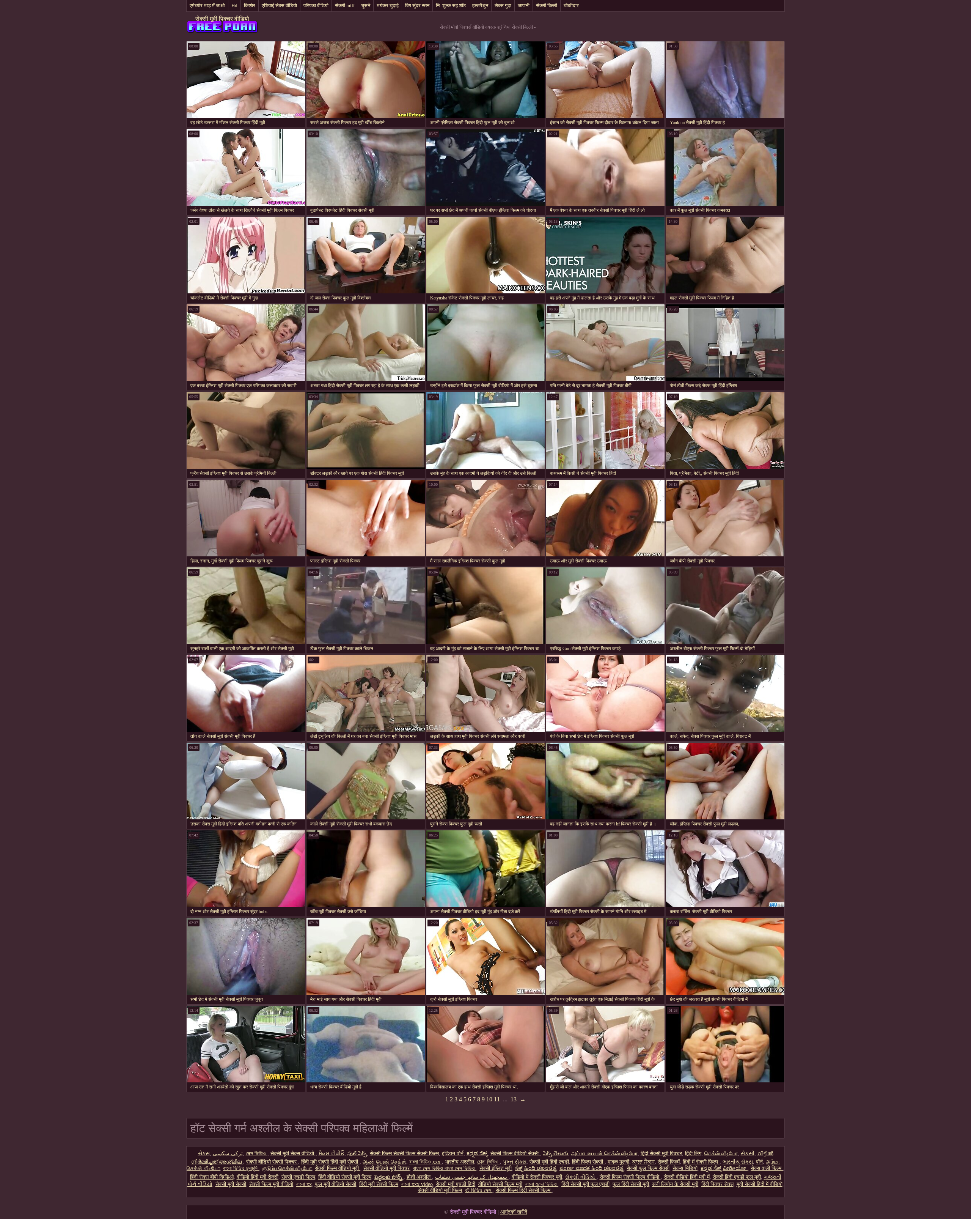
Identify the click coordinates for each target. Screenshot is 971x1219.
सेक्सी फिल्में (669, 1162)
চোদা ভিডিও (488, 1162)
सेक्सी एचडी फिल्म (298, 1177)
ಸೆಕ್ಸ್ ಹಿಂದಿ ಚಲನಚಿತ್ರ (535, 1168)
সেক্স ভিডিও (256, 1153)
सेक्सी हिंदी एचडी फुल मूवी (737, 1177)
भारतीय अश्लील (459, 1162)
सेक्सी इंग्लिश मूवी (495, 1168)
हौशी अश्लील (419, 1177)
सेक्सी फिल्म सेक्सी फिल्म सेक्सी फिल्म (404, 1153)
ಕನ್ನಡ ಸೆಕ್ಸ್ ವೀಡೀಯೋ (724, 1168)
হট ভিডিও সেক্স (479, 1190)
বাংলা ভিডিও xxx (425, 1162)
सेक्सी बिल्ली (546, 5)
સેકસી (747, 1153)
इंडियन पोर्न (453, 1153)
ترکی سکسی (228, 1153)
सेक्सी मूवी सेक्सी (230, 1184)
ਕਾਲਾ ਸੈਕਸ (643, 1162)
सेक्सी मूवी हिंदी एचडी (549, 1162)
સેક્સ (204, 1153)
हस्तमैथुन (480, 5)
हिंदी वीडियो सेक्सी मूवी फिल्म (344, 1177)
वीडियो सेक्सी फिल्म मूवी (500, 1184)
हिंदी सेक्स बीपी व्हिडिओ (212, 1177)
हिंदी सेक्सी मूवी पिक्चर (661, 1153)
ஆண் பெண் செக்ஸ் (384, 1162)
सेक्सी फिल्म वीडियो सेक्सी (515, 1153)
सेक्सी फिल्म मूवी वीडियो (271, 1184)
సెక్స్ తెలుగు (555, 1153)
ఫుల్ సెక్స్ (357, 1153)
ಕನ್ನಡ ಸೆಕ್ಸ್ (477, 1153)
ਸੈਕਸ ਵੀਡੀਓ (331, 1153)
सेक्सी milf (345, 5)
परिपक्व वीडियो (315, 5)
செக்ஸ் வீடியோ (721, 1153)
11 (497, 1099)
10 (489, 1099)
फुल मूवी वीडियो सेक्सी (335, 1184)
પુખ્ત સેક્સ (514, 1162)
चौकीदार (571, 5)
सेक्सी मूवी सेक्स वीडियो (293, 1153)
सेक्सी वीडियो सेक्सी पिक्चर (272, 1162)
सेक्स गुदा (503, 5)
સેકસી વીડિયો (581, 1177)
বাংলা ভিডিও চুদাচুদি (241, 1168)
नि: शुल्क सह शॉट (451, 5)
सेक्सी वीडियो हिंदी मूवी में (687, 1177)
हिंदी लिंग (693, 1153)
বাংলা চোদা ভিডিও (541, 1184)
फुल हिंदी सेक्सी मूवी (631, 1184)
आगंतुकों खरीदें (513, 1212)
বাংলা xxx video (417, 1184)
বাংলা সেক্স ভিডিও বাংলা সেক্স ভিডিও (444, 1168)
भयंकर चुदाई (388, 5)
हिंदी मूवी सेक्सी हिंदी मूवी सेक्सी (330, 1162)
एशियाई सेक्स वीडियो (279, 5)
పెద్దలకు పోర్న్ (389, 1177)
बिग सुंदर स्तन (417, 5)
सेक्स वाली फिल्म (767, 1168)
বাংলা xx (304, 1184)
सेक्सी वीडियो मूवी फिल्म (440, 1190)
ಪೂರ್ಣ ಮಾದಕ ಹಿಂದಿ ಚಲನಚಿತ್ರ (591, 1168)
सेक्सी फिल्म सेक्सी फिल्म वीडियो (630, 1177)
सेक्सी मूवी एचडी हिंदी (455, 1184)
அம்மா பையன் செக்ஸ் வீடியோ (604, 1153)
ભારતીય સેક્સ (738, 1162)
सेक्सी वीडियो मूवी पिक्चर (386, 1168)
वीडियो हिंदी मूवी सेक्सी (257, 1177)
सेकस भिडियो (685, 1168)
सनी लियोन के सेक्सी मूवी (675, 1184)
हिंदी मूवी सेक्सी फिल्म (378, 1184)
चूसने (365, 5)
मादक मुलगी (618, 1162)
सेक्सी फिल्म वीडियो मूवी (337, 1168)
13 (514, 1099)
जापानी (523, 5)
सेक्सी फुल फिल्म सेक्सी (648, 1168)
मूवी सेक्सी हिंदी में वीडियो (759, 1184)
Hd (234, 5)
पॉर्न (759, 1162)
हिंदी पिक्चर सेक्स (717, 1184)
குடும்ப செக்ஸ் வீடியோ (287, 1168)
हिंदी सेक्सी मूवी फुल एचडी (585, 1184)
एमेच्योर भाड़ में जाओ (207, 5)
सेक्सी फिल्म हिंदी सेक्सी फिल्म (524, 1190)
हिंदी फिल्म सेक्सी (588, 1162)
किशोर (249, 5)
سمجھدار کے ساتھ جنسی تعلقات (472, 1177)
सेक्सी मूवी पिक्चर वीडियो (222, 19)
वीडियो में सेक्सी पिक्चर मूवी (537, 1177)
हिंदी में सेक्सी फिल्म (701, 1162)
